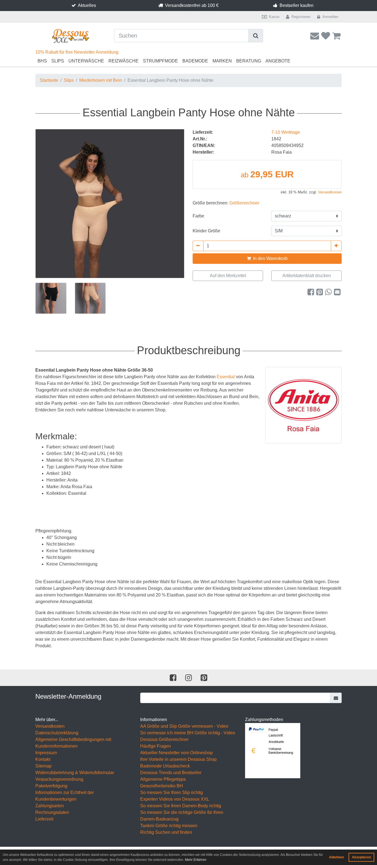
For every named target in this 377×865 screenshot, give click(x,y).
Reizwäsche (123, 61)
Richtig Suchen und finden (166, 832)
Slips (57, 61)
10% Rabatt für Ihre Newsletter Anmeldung (76, 52)
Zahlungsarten (49, 805)
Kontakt (42, 759)
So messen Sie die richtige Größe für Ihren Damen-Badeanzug (181, 815)
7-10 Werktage (285, 132)
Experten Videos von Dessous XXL (174, 799)
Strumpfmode (160, 61)
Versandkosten (330, 192)
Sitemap (43, 766)
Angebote (278, 61)
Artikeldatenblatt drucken (306, 275)
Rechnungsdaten (52, 812)
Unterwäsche (86, 61)
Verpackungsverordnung (59, 779)
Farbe (198, 216)
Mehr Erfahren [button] (195, 860)
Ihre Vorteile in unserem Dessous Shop (178, 759)
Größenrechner (244, 203)
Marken (222, 61)
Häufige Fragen (155, 746)
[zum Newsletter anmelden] (336, 698)
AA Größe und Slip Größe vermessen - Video (184, 726)
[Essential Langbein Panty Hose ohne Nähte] (109, 203)
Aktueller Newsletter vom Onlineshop (176, 752)
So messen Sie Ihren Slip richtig (171, 792)
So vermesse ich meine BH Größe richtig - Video (187, 732)
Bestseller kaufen (297, 5)
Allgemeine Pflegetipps (163, 779)
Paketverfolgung (51, 786)
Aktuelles (87, 5)
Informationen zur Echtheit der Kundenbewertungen (64, 795)
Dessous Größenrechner (164, 739)
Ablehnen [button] (336, 857)
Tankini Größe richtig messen (168, 825)
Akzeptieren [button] (361, 857)
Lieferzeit (44, 819)
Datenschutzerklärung (56, 732)
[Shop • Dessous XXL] (70, 36)
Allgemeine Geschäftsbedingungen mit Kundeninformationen (73, 742)
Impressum (46, 752)
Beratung (248, 61)
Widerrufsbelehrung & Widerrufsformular (74, 772)
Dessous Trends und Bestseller (170, 772)
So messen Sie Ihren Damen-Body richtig (180, 805)
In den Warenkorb (270, 258)
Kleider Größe (206, 230)
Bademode (195, 61)
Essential (226, 376)
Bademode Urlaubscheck (165, 766)
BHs (42, 61)
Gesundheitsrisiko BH (161, 786)
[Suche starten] (256, 35)
